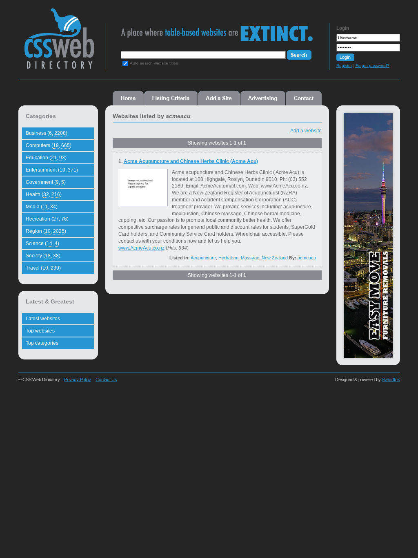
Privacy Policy (77, 379)
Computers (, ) (48, 145)
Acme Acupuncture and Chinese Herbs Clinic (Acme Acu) (191, 161)
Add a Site (219, 98)
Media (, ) (42, 207)
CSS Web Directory (58, 42)
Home (128, 98)
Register (344, 65)
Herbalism (228, 257)
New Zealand (275, 257)
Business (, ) (46, 133)
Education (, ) (46, 158)
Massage (250, 257)
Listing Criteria (171, 98)
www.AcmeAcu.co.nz (141, 248)
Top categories (42, 343)
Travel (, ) (43, 268)
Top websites (40, 331)
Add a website (306, 131)
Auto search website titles (154, 63)
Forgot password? (372, 65)
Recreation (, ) (47, 219)
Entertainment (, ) (52, 170)
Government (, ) (46, 182)
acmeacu (307, 257)
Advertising (262, 98)
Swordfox (391, 379)
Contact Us (106, 379)
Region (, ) (46, 231)
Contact (304, 98)
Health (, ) (44, 194)
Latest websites (43, 318)
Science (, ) (42, 243)
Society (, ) (43, 256)
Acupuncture (203, 257)
